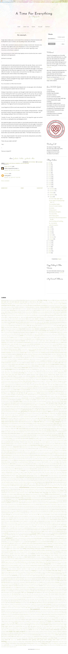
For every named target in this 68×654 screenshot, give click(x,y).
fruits (20, 404)
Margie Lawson (24, 478)
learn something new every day (33, 465)
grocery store (51, 416)
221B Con (34, 302)
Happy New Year (38, 421)
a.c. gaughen (17, 305)
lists (4, 470)
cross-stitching (35, 366)
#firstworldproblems (20, 300)
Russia (27, 560)
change (15, 347)
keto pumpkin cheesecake (55, 458)
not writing (64, 517)
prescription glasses (5, 540)
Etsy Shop (3, 389)
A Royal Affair (38, 303)
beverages (62, 328)
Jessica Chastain (24, 453)
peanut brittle (24, 529)
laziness (12, 465)
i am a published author (8, 441)
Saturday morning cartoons (19, 563)
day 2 (4, 371)
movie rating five (52, 492)
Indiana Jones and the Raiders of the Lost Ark (31, 446)
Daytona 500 (39, 371)
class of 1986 (56, 354)
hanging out (35, 419)
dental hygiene (15, 374)
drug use (39, 382)
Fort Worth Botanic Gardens (7, 401)
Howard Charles (18, 440)
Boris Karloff (26, 335)
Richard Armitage (54, 555)
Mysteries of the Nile (28, 501)
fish (57, 398)
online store (58, 522)
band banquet (14, 323)
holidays (34, 435)
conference (20, 359)
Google (2, 414)
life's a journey (38, 468)
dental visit (20, 374)
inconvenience (10, 446)
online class (32, 523)
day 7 (30, 371)
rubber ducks (64, 558)
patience (40, 527)
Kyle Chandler (45, 462)
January (51, 239)
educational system (48, 386)
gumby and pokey (25, 418)
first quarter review (44, 398)
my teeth (45, 499)
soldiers (3, 575)
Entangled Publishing (62, 387)
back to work (7, 322)
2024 (49, 167)
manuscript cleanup (57, 475)
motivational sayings (15, 492)
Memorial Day (48, 482)
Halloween (56, 418)
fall (56, 391)
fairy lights (51, 391)
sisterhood (35, 572)
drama (65, 381)
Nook (18, 517)
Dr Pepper (42, 381)
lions (51, 468)
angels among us (63, 313)
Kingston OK (60, 460)
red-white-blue (48, 550)
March (51, 235)
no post (25, 516)
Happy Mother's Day (30, 421)
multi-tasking (3, 496)
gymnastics (48, 418)
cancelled (53, 342)
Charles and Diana (27, 347)
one (8, 522)
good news (39, 413)
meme (43, 482)
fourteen (58, 401)
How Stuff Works (11, 440)
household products (42, 438)
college (14, 357)
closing (24, 355)
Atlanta (27, 318)
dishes (45, 377)
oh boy (20, 521)
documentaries (15, 379)
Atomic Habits (32, 318)
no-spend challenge (59, 516)
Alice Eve (31, 310)
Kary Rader (62, 457)
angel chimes (57, 313)
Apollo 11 (7, 317)
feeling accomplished (10, 396)
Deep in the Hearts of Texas (31, 372)
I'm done (15, 443)
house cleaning (29, 438)
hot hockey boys (61, 436)
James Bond (22, 452)
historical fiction (22, 430)
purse (30, 545)
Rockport (49, 557)
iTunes (56, 450)
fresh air (43, 403)
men (8, 484)
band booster (20, 323)
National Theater (55, 509)
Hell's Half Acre (42, 426)
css (57, 366)
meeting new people (30, 482)
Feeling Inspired (52, 210)
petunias (46, 531)
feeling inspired (32, 396)
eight (53, 386)
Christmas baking (49, 350)
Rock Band (32, 557)
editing (34, 386)
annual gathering (45, 315)
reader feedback (13, 548)
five (64, 398)
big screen (6, 330)
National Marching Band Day (57, 506)
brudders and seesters (13, 339)
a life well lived (16, 303)
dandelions (50, 367)
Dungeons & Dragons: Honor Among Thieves (51, 382)
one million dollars (21, 522)
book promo (46, 334)
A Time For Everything (34, 13)
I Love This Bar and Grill (55, 441)
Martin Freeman (50, 479)
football (37, 399)
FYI (66, 404)
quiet (65, 545)
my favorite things (49, 497)
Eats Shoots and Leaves (15, 386)
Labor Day (62, 462)
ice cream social (30, 443)
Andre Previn (38, 313)
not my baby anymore (56, 517)
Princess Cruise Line (42, 539)
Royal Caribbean (50, 558)
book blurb (11, 334)
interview (40, 448)
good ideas (26, 413)
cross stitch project (27, 366)
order (38, 524)
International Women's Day (22, 448)
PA (51, 526)
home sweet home (9, 436)
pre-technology (38, 538)
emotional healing (19, 387)
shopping (33, 570)
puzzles (40, 545)
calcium (51, 340)
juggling (6, 457)
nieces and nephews (59, 514)
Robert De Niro (15, 557)
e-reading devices (8, 384)
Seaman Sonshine (46, 565)
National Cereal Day (14, 504)
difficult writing (59, 376)
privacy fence (57, 539)
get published (27, 408)
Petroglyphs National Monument (35, 531)
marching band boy (29, 477)
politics (26, 536)
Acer (48, 305)
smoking (25, 573)
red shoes (34, 550)
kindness (43, 460)
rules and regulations (13, 560)
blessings (15, 332)
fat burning (20, 394)
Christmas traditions (11, 354)
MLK (21, 489)
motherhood (4, 492)
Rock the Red (38, 557)
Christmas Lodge (30, 352)
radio (2, 546)
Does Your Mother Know (37, 379)
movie (30, 492)
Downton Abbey (31, 381)
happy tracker (64, 421)
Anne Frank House (28, 315)
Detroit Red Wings (12, 376)
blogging (31, 332)
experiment (12, 391)
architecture (49, 317)
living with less (34, 470)
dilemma (65, 376)
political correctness (20, 536)
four (55, 401)
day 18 (63, 369)
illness (56, 443)
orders (41, 524)
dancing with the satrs (43, 367)
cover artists (19, 362)
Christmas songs (63, 352)
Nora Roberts (25, 517)
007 (36, 300)
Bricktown (26, 337)
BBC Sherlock (38, 325)
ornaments (3, 526)
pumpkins (15, 545)
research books (17, 553)
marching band (20, 477)
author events (4, 320)
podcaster (65, 534)
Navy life (19, 511)
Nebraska (25, 511)
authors (9, 320)
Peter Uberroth (25, 531)
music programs (49, 496)
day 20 (6, 371)
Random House (40, 546)
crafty (62, 362)
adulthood (9, 307)
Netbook (48, 511)
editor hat (42, 386)
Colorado (18, 357)
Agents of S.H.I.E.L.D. (22, 308)
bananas (6, 323)
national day (38, 504)
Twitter (21, 158)
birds (30, 330)
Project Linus (21, 541)
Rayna (8, 548)
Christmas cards (63, 350)
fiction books (44, 396)
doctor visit (9, 379)
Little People (13, 470)
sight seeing (58, 570)
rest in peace (50, 553)
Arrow (13, 318)
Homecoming (17, 436)
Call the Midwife (10, 342)
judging (3, 457)
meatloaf (11, 482)
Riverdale (62, 555)
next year (33, 514)
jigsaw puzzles (33, 453)
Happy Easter (64, 420)
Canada (49, 342)
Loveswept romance (5, 473)
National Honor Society (6, 506)
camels (39, 342)
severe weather (60, 568)
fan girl (25, 393)
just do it (35, 457)
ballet (65, 322)
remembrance (47, 552)
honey (32, 436)
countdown (37, 361)
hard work (14, 423)
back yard (12, 322)
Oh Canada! (24, 521)
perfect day (40, 529)
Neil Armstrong (39, 511)
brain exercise (55, 335)
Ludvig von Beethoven (21, 473)
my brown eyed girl (14, 497)
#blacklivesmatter (5, 300)
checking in (55, 347)
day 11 (44, 369)
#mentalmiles (33, 300)
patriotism (49, 528)
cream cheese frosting (29, 364)
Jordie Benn (47, 455)
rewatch (42, 555)
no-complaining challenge (50, 516)
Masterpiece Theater (11, 480)
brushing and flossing (22, 339)
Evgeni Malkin (17, 389)
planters (17, 534)
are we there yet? (56, 317)
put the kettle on (35, 545)
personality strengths (62, 529)
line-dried (48, 468)
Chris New (8, 350)
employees (29, 388)
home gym (46, 435)
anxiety (2, 317)
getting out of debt (10, 409)
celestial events (55, 345)
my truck (57, 499)
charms (42, 347)
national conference (22, 504)
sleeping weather (58, 572)
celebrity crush (38, 345)
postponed (62, 536)
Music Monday (42, 496)
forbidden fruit (52, 399)
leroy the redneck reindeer (30, 467)
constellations (44, 359)
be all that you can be (46, 325)
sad (58, 560)
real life (42, 548)
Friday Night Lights (62, 403)
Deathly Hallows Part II (6, 372)
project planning (27, 541)
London (51, 470)
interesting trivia (13, 448)
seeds (42, 567)
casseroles (64, 344)
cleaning (5, 355)
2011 (49, 245)
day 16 (58, 369)
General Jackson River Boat (47, 406)
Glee (31, 411)
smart (16, 573)
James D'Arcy (27, 452)
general (39, 406)
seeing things (47, 567)
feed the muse (63, 394)
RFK (49, 555)
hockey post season (15, 433)
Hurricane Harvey (48, 440)
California (64, 340)
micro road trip (63, 484)
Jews (28, 453)
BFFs (66, 328)
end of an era (40, 388)
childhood (5, 349)
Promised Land (39, 541)
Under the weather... (54, 225)
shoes (30, 570)
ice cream (25, 443)
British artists (31, 337)
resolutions (33, 553)
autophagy (18, 320)
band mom (41, 323)
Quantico (50, 545)
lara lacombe (33, 463)
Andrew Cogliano (44, 313)
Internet (30, 448)
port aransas (40, 536)
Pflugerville (50, 531)
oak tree (48, 519)
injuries (49, 446)
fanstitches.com (4, 394)
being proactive (15, 328)
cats (15, 345)
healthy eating (15, 426)
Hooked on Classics (44, 436)
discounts (36, 377)
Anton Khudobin (56, 315)
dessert (57, 374)
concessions (9, 359)
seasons (14, 567)
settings (52, 568)
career (42, 344)
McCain (52, 480)
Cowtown (39, 362)
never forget (61, 511)
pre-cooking (27, 538)
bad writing (52, 322)
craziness (13, 364)
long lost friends (56, 470)
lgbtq (60, 467)
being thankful (22, 329)
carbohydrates (37, 344)
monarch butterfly (63, 489)
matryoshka (28, 480)
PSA (8, 543)
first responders (52, 398)
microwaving (3, 485)
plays (41, 534)
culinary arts (60, 366)
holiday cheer (29, 435)
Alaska (8, 310)
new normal (47, 512)
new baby (23, 512)
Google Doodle (8, 414)
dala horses (11, 367)
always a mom (11, 312)
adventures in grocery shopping (37, 307)
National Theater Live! (7, 511)
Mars (43, 478)
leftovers (3, 467)
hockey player (7, 433)
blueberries (43, 332)
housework (58, 438)
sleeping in (52, 572)
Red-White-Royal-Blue (56, 550)
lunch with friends (52, 473)
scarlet (52, 563)
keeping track (19, 458)
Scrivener (16, 565)
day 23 (15, 371)
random (22, 546)
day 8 (32, 371)
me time (57, 480)
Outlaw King (39, 526)
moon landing (51, 491)
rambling (18, 546)
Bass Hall (15, 325)
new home (43, 512)
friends (5, 404)
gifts (37, 409)
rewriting (46, 555)
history (36, 430)
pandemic (3, 528)
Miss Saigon (60, 487)
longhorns (3, 472)
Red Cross (29, 550)
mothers (9, 492)
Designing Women (51, 374)
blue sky (39, 332)
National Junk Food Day (24, 506)
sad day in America (63, 560)
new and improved (17, 512)
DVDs (61, 382)
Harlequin (30, 423)
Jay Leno (50, 452)
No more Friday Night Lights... (56, 198)
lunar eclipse (40, 473)
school (2, 565)
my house (55, 497)
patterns (53, 528)
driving (26, 382)
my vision (61, 499)
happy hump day (22, 421)
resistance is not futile (25, 553)
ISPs (60, 448)
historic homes (12, 430)
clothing (32, 356)
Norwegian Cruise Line (46, 517)
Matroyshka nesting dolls (21, 480)
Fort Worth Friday (17, 401)
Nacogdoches (47, 501)
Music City (26, 496)
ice (22, 443)
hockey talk (60, 433)
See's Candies (38, 567)
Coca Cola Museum (47, 355)
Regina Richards (8, 166)
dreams (3, 382)
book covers (24, 334)
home (42, 435)
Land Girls (20, 463)
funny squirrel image (53, 404)
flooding (12, 399)
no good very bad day (18, 516)
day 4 (23, 371)
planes (50, 533)
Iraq (54, 448)
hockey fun (21, 431)
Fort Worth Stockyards (41, 401)
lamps (17, 463)
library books (12, 468)
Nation (34, 502)
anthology (51, 315)
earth (17, 384)
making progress (44, 475)
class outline (61, 354)
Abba (27, 305)
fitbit (59, 398)
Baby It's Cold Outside (57, 320)
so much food (53, 573)
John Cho (12, 455)
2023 (49, 169)
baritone (65, 323)
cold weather (4, 357)
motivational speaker (24, 492)
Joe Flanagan (50, 453)
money (15, 491)
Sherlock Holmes (15, 570)
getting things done (27, 409)
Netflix (51, 511)
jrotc (66, 455)
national (37, 502)
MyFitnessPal (20, 501)
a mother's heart (22, 303)
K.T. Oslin (50, 457)
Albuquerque (13, 310)
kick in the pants (10, 460)
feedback (3, 396)
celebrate (24, 345)
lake (8, 463)
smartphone (20, 573)
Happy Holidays (14, 421)
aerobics (10, 308)
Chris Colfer (3, 350)
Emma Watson (13, 387)
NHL (39, 514)
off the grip (6, 521)
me (54, 480)
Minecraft (54, 485)
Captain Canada (10, 344)
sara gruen (7, 563)
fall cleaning (59, 391)
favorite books (31, 394)
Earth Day (21, 384)
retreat (3, 555)
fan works (34, 392)
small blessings (7, 573)
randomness (48, 547)
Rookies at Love (25, 558)
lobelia (42, 470)
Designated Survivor (43, 374)
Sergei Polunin (31, 568)
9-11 (57, 302)
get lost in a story (14, 408)
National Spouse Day (24, 509)
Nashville (9, 502)
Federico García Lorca (55, 394)
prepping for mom (63, 538)
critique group (48, 364)
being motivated (8, 328)
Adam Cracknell (63, 305)
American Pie (16, 313)
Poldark (13, 536)
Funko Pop (43, 404)
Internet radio (35, 448)
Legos (9, 467)
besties (52, 329)
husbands (59, 440)
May (50, 231)
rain (5, 546)
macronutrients (59, 473)
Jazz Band (54, 452)
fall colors (65, 391)
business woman (14, 340)
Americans (21, 313)
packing (58, 526)
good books (15, 413)
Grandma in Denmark (62, 415)
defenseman (51, 372)
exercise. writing (42, 389)
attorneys (47, 318)
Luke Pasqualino (34, 473)
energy (49, 387)
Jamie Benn (33, 452)
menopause (12, 484)
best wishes (48, 328)
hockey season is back (39, 433)
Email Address (51, 38)
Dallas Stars (25, 367)
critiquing (61, 364)
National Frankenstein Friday (47, 504)
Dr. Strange (58, 381)
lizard (39, 470)
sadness (3, 562)
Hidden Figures (8, 428)
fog (32, 399)
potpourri (9, 538)
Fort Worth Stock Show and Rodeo (29, 401)
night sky (5, 516)
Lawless (63, 463)
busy (19, 340)
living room (28, 470)
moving (50, 494)
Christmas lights (23, 352)
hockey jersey (49, 431)
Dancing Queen (35, 367)
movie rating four (60, 492)
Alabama (65, 308)
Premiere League (49, 538)
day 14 (52, 369)
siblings (44, 570)
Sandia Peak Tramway (58, 562)
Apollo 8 (11, 317)
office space (16, 521)
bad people (37, 322)
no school (38, 516)
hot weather (9, 438)
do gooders (58, 377)
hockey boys (54, 430)
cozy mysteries (44, 362)
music (22, 496)
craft (53, 362)
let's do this (51, 467)
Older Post (40, 188)
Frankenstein (7, 403)
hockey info (33, 431)
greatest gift (28, 416)
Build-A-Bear (45, 339)
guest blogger (13, 418)
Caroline (54, 344)
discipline (31, 377)
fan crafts (16, 393)
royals (55, 558)
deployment (33, 374)
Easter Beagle (42, 384)
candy (65, 342)
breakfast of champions (19, 337)
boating (52, 332)
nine (8, 516)
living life (23, 470)
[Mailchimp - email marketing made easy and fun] (62, 44)
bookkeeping (17, 335)
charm (39, 347)
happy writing (4, 423)
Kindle (30, 460)
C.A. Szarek (36, 340)
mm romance (25, 489)
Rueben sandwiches (5, 560)
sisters (39, 572)
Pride (25, 540)
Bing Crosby (14, 330)
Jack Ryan (65, 450)
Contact (47, 26)
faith (54, 391)
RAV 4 (65, 546)
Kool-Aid (35, 462)
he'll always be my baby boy (47, 425)
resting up (56, 553)
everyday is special (10, 389)
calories (29, 342)
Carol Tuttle (49, 344)
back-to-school (26, 322)
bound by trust (38, 335)
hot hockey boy (53, 436)
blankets (11, 332)
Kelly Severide (25, 458)
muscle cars (12, 496)
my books (7, 497)
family (12, 393)
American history (9, 313)
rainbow (8, 546)
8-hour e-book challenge (47, 302)
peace (65, 527)
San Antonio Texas (50, 562)
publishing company (42, 543)
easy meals (52, 384)
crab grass (50, 362)
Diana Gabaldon (31, 376)
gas (24, 406)
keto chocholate (34, 458)
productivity (3, 541)
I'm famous (19, 443)
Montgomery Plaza (25, 490)
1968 (53, 300)
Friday (55, 403)
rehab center (16, 552)
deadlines (56, 371)
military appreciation (36, 485)
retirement (64, 553)
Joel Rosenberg (7, 455)
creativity (36, 364)
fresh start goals (50, 403)
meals (61, 480)
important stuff (9, 445)
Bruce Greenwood (5, 339)
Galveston (12, 406)
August (51, 196)
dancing (30, 367)
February (51, 237)
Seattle (17, 567)
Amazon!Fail (28, 312)
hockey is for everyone (40, 431)
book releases (61, 334)
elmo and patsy (4, 387)
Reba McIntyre (48, 548)
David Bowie (35, 369)
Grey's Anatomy (40, 416)
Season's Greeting (8, 567)
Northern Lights (37, 517)
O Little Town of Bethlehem (40, 519)
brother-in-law (59, 337)
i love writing (63, 441)
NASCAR (65, 501)
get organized (21, 408)
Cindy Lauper (35, 354)
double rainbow (10, 381)
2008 (49, 250)
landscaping (25, 463)
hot (49, 436)
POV (14, 538)
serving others (46, 568)
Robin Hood (27, 557)
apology (14, 317)
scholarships (64, 563)
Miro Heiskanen (15, 487)
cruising (52, 366)
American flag (59, 312)
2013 (49, 241)
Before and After (32, 327)
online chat (27, 522)
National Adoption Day (44, 502)
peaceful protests (11, 529)
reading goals (38, 548)
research (11, 553)
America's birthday (41, 312)
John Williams (22, 455)
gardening (16, 406)
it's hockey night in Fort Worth (24, 450)
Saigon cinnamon (8, 562)
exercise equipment (34, 389)
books (21, 335)
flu (22, 399)
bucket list (34, 339)
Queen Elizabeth (55, 545)
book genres (35, 334)
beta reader (57, 329)
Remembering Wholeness (38, 552)
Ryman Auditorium (53, 560)
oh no (28, 521)
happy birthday (56, 420)
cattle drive (19, 345)
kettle (6, 460)
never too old (10, 512)
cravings (9, 364)
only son (7, 524)
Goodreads (64, 413)
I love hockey (30, 441)
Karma (58, 457)
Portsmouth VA (47, 536)
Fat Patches (25, 394)
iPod (52, 448)
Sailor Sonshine (21, 562)
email (9, 388)
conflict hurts (26, 359)
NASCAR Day (3, 502)
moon (46, 491)
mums (8, 496)
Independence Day (17, 446)
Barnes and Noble (5, 325)
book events (29, 334)
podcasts (3, 536)
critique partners (55, 364)
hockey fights (7, 431)
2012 (49, 243)
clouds (36, 355)
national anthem (52, 502)
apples (27, 317)
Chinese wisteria (49, 349)
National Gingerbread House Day (60, 504)
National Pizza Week (55, 507)
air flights (58, 308)
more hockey (57, 491)
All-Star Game (64, 310)
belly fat (27, 329)
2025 (49, 165)
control (59, 359)
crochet (3, 366)
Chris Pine (13, 350)
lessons (38, 467)
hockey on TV (55, 431)
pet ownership (10, 531)
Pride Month (28, 539)
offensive (11, 521)
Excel (21, 389)
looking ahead (9, 472)
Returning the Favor (9, 555)
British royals (37, 337)
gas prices (28, 406)
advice (7, 308)
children (19, 349)
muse (16, 496)
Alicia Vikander (37, 310)
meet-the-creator (22, 482)
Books (33, 26)
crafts (59, 362)
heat (20, 426)
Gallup (8, 406)
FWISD (64, 404)
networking (55, 511)
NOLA (7, 517)
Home (19, 26)
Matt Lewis (33, 480)
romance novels (18, 558)
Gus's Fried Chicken (33, 418)
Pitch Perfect (28, 533)
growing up (4, 418)
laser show (44, 463)
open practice (12, 524)
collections (10, 357)
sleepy (63, 572)
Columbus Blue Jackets (33, 357)
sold (66, 573)
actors (59, 305)
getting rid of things (18, 409)
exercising (48, 389)
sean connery (53, 565)
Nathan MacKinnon (29, 502)
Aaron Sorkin (22, 305)
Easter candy (47, 384)
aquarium (39, 317)
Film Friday (60, 396)
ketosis (2, 460)
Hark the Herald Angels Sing (22, 423)
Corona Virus (20, 361)
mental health (26, 484)
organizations (49, 524)
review (22, 555)
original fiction (63, 524)
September (52, 194)
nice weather (47, 514)
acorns (56, 305)
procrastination (63, 539)
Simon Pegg (7, 572)
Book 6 (7, 334)
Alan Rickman (4, 310)
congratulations (32, 359)
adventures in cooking (24, 307)
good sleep (44, 413)
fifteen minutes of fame (52, 396)
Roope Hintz (31, 558)
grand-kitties (38, 414)
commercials (41, 357)
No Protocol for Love (31, 516)
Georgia (65, 406)
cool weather (14, 361)
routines (45, 558)
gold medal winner (55, 411)
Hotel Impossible (21, 438)
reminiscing (52, 552)
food (34, 399)
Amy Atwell (26, 313)
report (62, 552)
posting (58, 536)
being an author (60, 327)
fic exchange (38, 396)
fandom (39, 393)
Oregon (44, 524)
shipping (26, 570)
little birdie (8, 470)
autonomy (14, 320)
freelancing (22, 403)
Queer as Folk (61, 545)
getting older (60, 408)
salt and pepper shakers (33, 562)
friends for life (11, 404)
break (8, 337)
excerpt (7, 163)
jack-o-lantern (4, 452)
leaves (60, 465)
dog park (48, 379)
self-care (57, 567)
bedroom (15, 327)
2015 (49, 184)
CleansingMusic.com (11, 355)
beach (5, 327)
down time (25, 381)
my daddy (21, 497)
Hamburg (6, 419)
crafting (56, 362)
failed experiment (34, 391)
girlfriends (56, 409)
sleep (48, 572)
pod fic (60, 534)
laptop (28, 463)
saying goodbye (47, 563)
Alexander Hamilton (25, 310)
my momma (8, 499)
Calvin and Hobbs (34, 342)
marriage (40, 479)
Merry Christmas (39, 484)
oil (37, 521)
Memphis (65, 482)
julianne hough (11, 457)
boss (30, 335)
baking (62, 322)
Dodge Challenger (21, 379)
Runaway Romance (22, 560)
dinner (2, 377)
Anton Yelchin (64, 315)
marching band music (49, 477)
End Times (46, 388)
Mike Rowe (14, 485)
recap (11, 550)
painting (65, 526)
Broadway (42, 337)
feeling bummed (18, 396)
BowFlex (43, 335)
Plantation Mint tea (11, 534)
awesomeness (41, 320)
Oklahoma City (41, 521)
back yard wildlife (19, 322)
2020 (49, 174)
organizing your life (56, 524)
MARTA (45, 478)
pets (43, 531)
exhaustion (53, 389)
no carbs (12, 516)
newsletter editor (27, 514)
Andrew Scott (51, 313)
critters (65, 364)
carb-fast (32, 344)
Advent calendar (15, 307)
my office (16, 499)
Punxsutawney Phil (21, 545)
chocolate (56, 349)
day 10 (41, 369)
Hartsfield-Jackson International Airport (18, 425)
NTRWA (10, 519)
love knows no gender (49, 472)
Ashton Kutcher (22, 318)
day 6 (27, 371)
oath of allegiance (54, 519)
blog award (22, 332)
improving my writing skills (36, 445)
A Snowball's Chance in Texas (47, 303)
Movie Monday (35, 492)
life (15, 468)
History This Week (43, 430)
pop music (36, 536)
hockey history (27, 431)
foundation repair (50, 401)
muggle (65, 494)
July (50, 227)
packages (55, 526)
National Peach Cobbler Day (37, 507)
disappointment (18, 377)
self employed (53, 567)
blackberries (62, 330)
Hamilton (16, 420)
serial (36, 568)
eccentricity (23, 386)
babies (51, 320)
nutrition (26, 519)
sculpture (20, 565)
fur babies (60, 404)
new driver (38, 512)
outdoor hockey (28, 526)
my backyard (63, 496)
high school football (21, 428)
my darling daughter (28, 497)
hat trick (31, 425)
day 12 (47, 369)
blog (19, 332)
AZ (44, 320)
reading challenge (30, 548)
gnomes (40, 411)
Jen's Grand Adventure (8, 453)
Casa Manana (59, 344)
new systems (62, 512)
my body (3, 497)
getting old (56, 408)
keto (30, 458)
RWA (47, 560)
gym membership (41, 418)
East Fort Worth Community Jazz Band (31, 384)
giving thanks (24, 411)
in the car (62, 445)
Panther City (8, 527)
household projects (51, 438)
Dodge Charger (28, 379)
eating (56, 384)
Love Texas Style (57, 472)
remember (25, 552)
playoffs (38, 534)
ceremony (3, 347)
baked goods (58, 322)
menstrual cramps (19, 484)
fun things (30, 404)
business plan (63, 339)
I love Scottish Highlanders (44, 441)
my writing (6, 501)
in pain (50, 445)
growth (8, 418)
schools (6, 565)
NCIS (22, 511)
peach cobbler (18, 529)
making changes (30, 475)
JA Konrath (60, 450)
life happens (19, 468)
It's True (53, 450)
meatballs (8, 482)
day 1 (39, 369)
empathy (25, 387)
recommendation (19, 550)
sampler (44, 562)
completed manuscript (53, 357)
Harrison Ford (43, 423)
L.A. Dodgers (56, 462)
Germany (9, 408)
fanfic (65, 392)
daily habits (3, 367)
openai (16, 524)
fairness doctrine (45, 391)
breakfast (12, 337)
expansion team (59, 389)
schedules (59, 563)
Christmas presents (45, 352)
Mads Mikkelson (12, 475)
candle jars (58, 342)
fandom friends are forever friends (56, 393)
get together (32, 408)
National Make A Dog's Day (46, 506)
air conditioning (52, 308)
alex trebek (18, 310)
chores (65, 349)
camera (42, 342)
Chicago (61, 347)
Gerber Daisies (4, 408)
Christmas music (37, 352)
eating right (7, 386)
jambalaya (17, 452)
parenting (27, 528)
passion (33, 527)
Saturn (27, 563)
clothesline (28, 355)
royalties (58, 558)
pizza (42, 533)
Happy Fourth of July (6, 421)
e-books (64, 382)
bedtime (19, 327)
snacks (28, 573)
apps (35, 317)
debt (12, 372)
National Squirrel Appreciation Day (35, 509)
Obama (59, 519)
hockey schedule (23, 433)
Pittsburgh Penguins (36, 533)
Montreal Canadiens (41, 490)
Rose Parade (36, 558)
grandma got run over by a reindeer (49, 414)
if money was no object (50, 443)
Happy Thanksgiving (56, 421)
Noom (20, 517)
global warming (36, 411)
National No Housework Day (13, 507)
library (7, 468)
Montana (19, 490)
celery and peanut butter (47, 345)
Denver (28, 374)
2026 (49, 163)
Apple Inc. (18, 317)
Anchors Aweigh (32, 313)
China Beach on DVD (41, 349)
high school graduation (31, 428)
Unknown (6, 173)
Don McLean (59, 379)
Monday (3, 491)
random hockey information (31, 546)
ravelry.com (3, 548)
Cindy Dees (30, 354)
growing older (64, 416)
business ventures (5, 340)
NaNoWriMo (59, 501)
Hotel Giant (15, 438)
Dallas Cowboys (17, 367)
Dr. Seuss (54, 381)
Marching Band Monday (39, 477)
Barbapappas (60, 323)
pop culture (30, 536)
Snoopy (40, 573)
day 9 (35, 371)
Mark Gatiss (35, 479)
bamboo (3, 323)
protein (59, 541)
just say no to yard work (42, 457)
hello (47, 426)
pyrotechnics (45, 545)
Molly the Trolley (50, 489)
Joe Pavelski (60, 453)
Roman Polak (60, 557)
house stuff (35, 438)
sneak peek (36, 573)
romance (65, 557)
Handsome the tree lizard (27, 419)
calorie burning (17, 342)
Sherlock (9, 570)
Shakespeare (3, 570)
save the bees (34, 563)
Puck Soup (60, 543)
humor (36, 440)
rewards (38, 555)
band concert (26, 323)
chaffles (7, 347)
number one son (16, 519)
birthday (40, 330)
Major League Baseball (21, 475)
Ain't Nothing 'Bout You (44, 308)
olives (46, 521)
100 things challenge (42, 300)
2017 (49, 180)
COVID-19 (24, 362)
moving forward (56, 494)
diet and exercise (44, 376)
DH (27, 376)
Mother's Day (63, 491)
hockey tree (6, 435)
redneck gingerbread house (7, 552)
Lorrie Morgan (15, 472)
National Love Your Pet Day (35, 506)
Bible (2, 330)
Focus (30, 399)
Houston (62, 438)
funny (47, 404)
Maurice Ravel (46, 480)
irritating (57, 448)
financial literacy (11, 398)
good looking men (33, 413)
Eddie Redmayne (29, 386)
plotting (52, 534)
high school (13, 428)
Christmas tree (20, 354)
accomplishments (37, 305)
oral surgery (31, 524)
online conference (40, 523)
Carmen (45, 344)
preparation (55, 538)
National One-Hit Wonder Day (25, 507)
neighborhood (33, 511)
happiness (40, 420)
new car (27, 512)
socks (63, 573)
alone (6, 312)
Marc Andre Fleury (12, 477)
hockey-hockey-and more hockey (16, 435)
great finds (23, 416)
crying (55, 366)
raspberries (61, 546)
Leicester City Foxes (21, 467)
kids (15, 460)
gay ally (31, 406)
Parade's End (16, 527)
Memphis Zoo (4, 483)
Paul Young (58, 527)
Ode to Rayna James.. (54, 215)
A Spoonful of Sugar (57, 303)
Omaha (62, 521)
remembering (30, 552)
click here (49, 67)
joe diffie (45, 453)
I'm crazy (11, 443)
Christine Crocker (25, 350)
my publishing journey (24, 499)
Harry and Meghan (49, 423)
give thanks (18, 411)
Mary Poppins (4, 480)
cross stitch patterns (19, 366)
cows (36, 362)
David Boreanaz (29, 369)
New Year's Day (14, 514)
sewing (65, 568)
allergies (3, 312)
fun (27, 404)
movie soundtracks (34, 494)
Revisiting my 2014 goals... (55, 211)
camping (46, 342)
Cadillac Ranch (42, 340)
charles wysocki (34, 347)
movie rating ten (26, 494)
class (52, 354)
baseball (11, 325)
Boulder (33, 335)
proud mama (4, 543)
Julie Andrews (17, 457)
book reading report (53, 334)
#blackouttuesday (12, 300)
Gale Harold (3, 406)
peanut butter (30, 529)
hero (61, 426)
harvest (27, 425)
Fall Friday (3, 393)
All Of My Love (43, 310)
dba (42, 371)
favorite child (37, 394)
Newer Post (4, 188)
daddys (65, 366)
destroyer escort (63, 374)
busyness (23, 340)
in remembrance (56, 445)
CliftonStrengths (19, 356)
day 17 (61, 369)
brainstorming (61, 335)
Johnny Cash (27, 455)
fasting (16, 394)
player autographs (25, 534)
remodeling (57, 552)
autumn (22, 320)
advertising (3, 308)
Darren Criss (16, 369)
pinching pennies (12, 533)
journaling (53, 455)
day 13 (50, 369)
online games (53, 522)
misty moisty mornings (15, 489)
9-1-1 (55, 302)
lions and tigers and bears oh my (58, 468)
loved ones (64, 472)
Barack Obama (54, 323)
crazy (17, 364)
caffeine (47, 340)
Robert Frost (21, 557)
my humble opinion (61, 497)
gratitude (14, 416)
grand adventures (32, 414)
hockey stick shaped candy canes (51, 433)
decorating (21, 372)
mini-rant (62, 485)
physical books (60, 531)
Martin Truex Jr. (57, 478)
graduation (21, 415)
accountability (44, 305)
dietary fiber (50, 376)
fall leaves (8, 392)
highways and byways (61, 428)
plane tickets (46, 533)
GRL (46, 416)
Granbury (26, 414)
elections (56, 386)
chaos (18, 347)
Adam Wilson (4, 307)
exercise (28, 389)
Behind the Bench (40, 327)
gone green (61, 411)
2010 (49, 246)
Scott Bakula (10, 565)
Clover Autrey (40, 355)
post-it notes (53, 536)
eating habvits (61, 384)
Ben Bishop (32, 328)
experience (7, 391)
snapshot (32, 573)
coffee (63, 355)
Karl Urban (54, 457)
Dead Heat (47, 371)
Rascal (57, 546)
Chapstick (22, 347)
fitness (61, 398)
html (30, 440)
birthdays (44, 330)
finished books (25, 398)
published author (17, 543)
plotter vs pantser (46, 534)
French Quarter (38, 403)
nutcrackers (22, 519)
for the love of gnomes (44, 399)
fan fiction (21, 393)
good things (49, 413)
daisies (7, 367)
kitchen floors (4, 462)
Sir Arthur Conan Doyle (21, 572)
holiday (24, 435)
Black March (56, 330)
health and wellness (57, 425)
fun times (35, 404)
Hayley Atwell (37, 425)
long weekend (63, 470)
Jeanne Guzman (59, 452)
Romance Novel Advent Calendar (7, 558)
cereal (65, 345)
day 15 (55, 369)
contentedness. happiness (53, 359)
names (51, 501)
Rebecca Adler (54, 548)
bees (22, 327)
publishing (35, 543)
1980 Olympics (57, 300)
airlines (61, 308)
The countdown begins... (54, 204)
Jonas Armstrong (41, 455)
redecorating (64, 550)
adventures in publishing (61, 307)
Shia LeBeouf (22, 570)
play (20, 534)
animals (8, 315)
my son (33, 499)
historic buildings (4, 430)
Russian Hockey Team (33, 560)
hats (34, 425)
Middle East (9, 485)
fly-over (24, 399)
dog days (44, 379)
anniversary (34, 315)
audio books (55, 318)
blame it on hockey (5, 332)
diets (55, 376)
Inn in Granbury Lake (55, 446)
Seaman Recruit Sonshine (36, 565)
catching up (11, 345)
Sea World (28, 565)
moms (57, 489)
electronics (61, 386)
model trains (37, 489)
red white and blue (41, 550)
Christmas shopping (54, 352)
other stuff (15, 526)
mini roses (58, 485)
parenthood (22, 527)
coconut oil (54, 355)
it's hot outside (33, 450)
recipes (14, 550)
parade (12, 528)
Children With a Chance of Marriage (28, 349)
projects (33, 541)
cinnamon (40, 354)
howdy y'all (24, 440)
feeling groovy (25, 396)
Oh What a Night (33, 521)
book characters (17, 334)
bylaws (32, 340)
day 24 (17, 371)
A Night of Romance (31, 303)
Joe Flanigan (55, 453)
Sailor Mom (15, 562)
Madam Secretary (5, 475)
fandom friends (44, 393)
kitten (16, 462)
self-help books (63, 567)
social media (59, 573)
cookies (5, 361)
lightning (43, 468)
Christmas (32, 350)
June (50, 229)
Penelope (35, 529)
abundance (30, 305)
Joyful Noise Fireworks (59, 455)
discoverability (41, 377)
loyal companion (13, 473)
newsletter (22, 514)
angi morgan (4, 315)
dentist (25, 374)
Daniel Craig (61, 367)
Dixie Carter (53, 377)
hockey (49, 430)
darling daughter (9, 369)
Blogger (59, 259)
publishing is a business (52, 543)
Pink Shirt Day (19, 533)
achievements (52, 305)
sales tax (26, 562)
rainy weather (13, 546)
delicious (56, 372)
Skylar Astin (45, 572)
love (31, 472)
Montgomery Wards (33, 490)
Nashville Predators (15, 502)
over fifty (44, 526)
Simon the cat (13, 572)
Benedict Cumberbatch (40, 329)
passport (36, 527)
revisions (34, 555)
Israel (63, 448)
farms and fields (11, 394)
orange (35, 524)
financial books (4, 398)
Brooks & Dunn (47, 337)
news (18, 514)
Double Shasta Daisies (18, 381)
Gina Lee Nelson (42, 409)
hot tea (5, 438)
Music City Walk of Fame (34, 496)
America (35, 312)
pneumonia (56, 534)
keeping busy (14, 458)
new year (8, 514)
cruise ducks (47, 366)
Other (33, 158)
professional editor (10, 541)
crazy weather (21, 364)
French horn (32, 403)
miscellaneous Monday (51, 487)
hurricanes (54, 440)
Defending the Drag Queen (42, 372)
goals (49, 411)
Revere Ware (17, 555)
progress (17, 541)
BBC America (32, 325)
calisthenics (3, 342)
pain (61, 526)
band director (32, 323)
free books (13, 403)
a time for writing (11, 305)
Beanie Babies (10, 327)
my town (49, 499)
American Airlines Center (50, 312)
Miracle (6, 487)
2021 (49, 172)
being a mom (47, 327)
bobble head (57, 332)
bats (22, 325)
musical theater (56, 496)
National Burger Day (5, 504)
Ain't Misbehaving (35, 308)
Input (60, 446)
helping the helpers (56, 426)
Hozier (27, 440)
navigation (15, 511)
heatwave (23, 426)
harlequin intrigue (36, 423)
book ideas (40, 334)
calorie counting (23, 342)
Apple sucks (23, 317)
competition (46, 357)
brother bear (53, 337)
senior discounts (12, 568)
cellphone (62, 345)
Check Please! (50, 347)
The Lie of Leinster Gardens (55, 206)
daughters (23, 369)
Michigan (58, 483)
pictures (6, 533)
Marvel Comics (64, 478)
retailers (60, 553)
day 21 (9, 371)
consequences (38, 359)
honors (38, 436)
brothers (65, 337)
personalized (4, 531)
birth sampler (35, 330)
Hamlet (20, 420)
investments (45, 448)
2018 (49, 178)
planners (57, 533)
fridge (2, 404)
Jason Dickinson (39, 452)
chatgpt (45, 347)
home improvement (53, 435)
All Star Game (50, 310)
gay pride (35, 406)
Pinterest (23, 533)
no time (42, 516)
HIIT (66, 428)
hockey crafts (60, 430)
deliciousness (61, 372)
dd (44, 371)
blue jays (35, 332)
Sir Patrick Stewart (29, 572)
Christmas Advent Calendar (40, 350)
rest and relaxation (42, 553)
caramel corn (21, 344)
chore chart (60, 349)
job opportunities (39, 453)
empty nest (34, 388)
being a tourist (53, 327)
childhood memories (12, 349)
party (30, 528)
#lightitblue (28, 300)
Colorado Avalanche (24, 357)
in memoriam (46, 445)
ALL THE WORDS (56, 310)
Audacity (50, 318)
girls (59, 409)
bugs (41, 339)
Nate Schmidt (22, 502)
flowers (19, 399)
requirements (6, 553)
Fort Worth (64, 399)
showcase (40, 570)
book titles (12, 335)
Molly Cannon (43, 489)
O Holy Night (31, 519)
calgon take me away (57, 340)
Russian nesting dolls (42, 560)
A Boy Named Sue (62, 302)
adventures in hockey (49, 307)
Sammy (40, 562)
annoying (39, 315)
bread (5, 337)
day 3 (20, 371)
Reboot (58, 548)
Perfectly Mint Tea (46, 529)
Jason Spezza (45, 452)
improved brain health (17, 445)
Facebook (15, 158)
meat (4, 482)
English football (55, 388)
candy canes (4, 344)
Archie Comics (44, 317)
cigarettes (26, 354)
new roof (57, 512)
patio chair (44, 527)
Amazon (24, 312)
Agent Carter (15, 308)
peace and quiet (4, 529)
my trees (53, 499)
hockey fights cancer (14, 431)
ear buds (14, 384)
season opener (59, 565)
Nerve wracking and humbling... (56, 221)
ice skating (36, 443)
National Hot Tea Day (15, 506)
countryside (13, 362)
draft (63, 381)
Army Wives (9, 318)
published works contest (27, 543)
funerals (39, 404)
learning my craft (48, 465)
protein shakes (64, 541)
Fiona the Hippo (32, 398)
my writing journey (13, 501)
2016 (49, 182)
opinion (22, 524)
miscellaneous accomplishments (37, 487)
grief (44, 416)
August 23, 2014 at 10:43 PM (12, 177)
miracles (10, 487)
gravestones (18, 416)
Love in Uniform (24, 163)
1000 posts (50, 300)
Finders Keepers (18, 398)
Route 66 (41, 558)
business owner (57, 339)
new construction (32, 512)
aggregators (29, 308)
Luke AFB (28, 473)
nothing (3, 519)
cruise (43, 366)
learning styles (55, 465)
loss (28, 472)
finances (65, 396)
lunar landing (45, 473)
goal (43, 411)
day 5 (25, 371)
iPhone (49, 448)
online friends (47, 523)
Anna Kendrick (21, 315)
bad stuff (41, 322)
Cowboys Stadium (30, 362)
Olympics (59, 521)
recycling (25, 550)
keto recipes (64, 458)
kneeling (19, 462)
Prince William (35, 539)
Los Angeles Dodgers (23, 472)
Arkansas (62, 317)
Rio (59, 555)
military (30, 485)
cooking (9, 361)
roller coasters (54, 557)
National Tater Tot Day (47, 509)
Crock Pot (7, 366)
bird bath (19, 330)
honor (35, 436)
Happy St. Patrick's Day (46, 421)
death (65, 371)
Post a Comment (5, 180)
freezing (27, 403)
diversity (49, 377)
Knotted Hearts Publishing (27, 462)
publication (11, 543)
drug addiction (35, 382)
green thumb (34, 416)
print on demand (50, 540)
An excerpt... (52, 208)
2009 (49, 248)
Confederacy (15, 359)
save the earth (40, 563)
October (51, 192)
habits (52, 418)
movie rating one (10, 494)
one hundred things (13, 522)
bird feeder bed (25, 330)
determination (4, 376)
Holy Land (39, 435)
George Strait (60, 406)
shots (37, 570)
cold (66, 356)
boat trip (48, 332)
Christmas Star (4, 354)
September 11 (24, 568)
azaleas (47, 320)
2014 (49, 186)
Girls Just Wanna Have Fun (10, 411)
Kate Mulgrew (8, 458)
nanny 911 (55, 501)
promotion (44, 541)
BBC (28, 325)
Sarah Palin (11, 563)
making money (37, 475)
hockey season (30, 433)
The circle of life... (53, 213)
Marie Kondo (29, 479)
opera (19, 524)
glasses (28, 411)
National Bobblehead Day (61, 502)
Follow (40, 26)
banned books (48, 323)
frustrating (24, 404)
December (52, 188)
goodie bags (55, 413)
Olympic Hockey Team (51, 521)
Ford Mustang (58, 399)
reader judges (19, 548)
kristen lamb (39, 462)
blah (66, 330)
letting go (56, 467)
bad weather (46, 322)
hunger (40, 440)
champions (11, 347)
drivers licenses (14, 382)
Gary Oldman (21, 406)
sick (47, 570)
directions (7, 377)
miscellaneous (24, 487)
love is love (41, 472)
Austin (60, 318)
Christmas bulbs (56, 350)
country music (55, 361)
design (37, 374)
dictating (37, 376)
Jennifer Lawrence (17, 453)
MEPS (34, 483)
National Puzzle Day (63, 507)
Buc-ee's (29, 339)
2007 (49, 252)
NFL (36, 514)
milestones (26, 485)
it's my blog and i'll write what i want (44, 450)
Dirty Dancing (11, 377)
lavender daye (59, 463)
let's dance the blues (44, 467)
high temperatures (52, 428)
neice (29, 511)
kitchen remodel (11, 462)
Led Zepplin (64, 465)
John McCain (16, 455)
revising (29, 555)
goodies (59, 413)
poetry (10, 536)
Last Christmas (49, 463)
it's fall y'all (15, 450)
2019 (49, 176)
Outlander (34, 526)
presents (13, 540)
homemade (22, 436)
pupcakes (27, 545)
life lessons (32, 468)
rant (55, 546)
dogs (51, 379)
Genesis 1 (55, 406)
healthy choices (8, 426)
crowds (40, 366)
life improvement (25, 468)
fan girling (30, 392)
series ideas (40, 568)
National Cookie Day (31, 504)
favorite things (43, 394)
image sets (60, 443)
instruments (7, 448)
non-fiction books (12, 517)
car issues (16, 344)
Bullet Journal (51, 339)
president (17, 540)
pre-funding (32, 538)
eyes (20, 391)
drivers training (22, 382)
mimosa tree (49, 485)
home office (61, 435)
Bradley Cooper (49, 335)
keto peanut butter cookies (43, 458)
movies (47, 494)
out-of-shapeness (21, 526)
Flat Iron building (6, 399)
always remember (18, 312)
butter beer (28, 340)
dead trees (52, 371)
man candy (51, 475)
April (50, 233)
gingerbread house (50, 409)
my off (12, 499)
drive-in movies (8, 382)
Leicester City (13, 467)
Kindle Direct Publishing (36, 460)
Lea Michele (18, 465)
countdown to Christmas (46, 361)
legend (6, 467)
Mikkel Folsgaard (20, 485)
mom (55, 489)
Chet (58, 347)
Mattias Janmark (39, 480)
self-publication (4, 568)
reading (24, 548)
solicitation (7, 575)
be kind (52, 325)
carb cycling (27, 344)
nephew (44, 511)
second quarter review (30, 567)
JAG (8, 452)
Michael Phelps (53, 483)
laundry (53, 463)
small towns (12, 573)
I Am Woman (16, 441)
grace (18, 414)
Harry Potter (57, 423)
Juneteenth (27, 457)
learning (42, 465)
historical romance (15, 163)
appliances (31, 317)
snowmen (47, 573)
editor (38, 386)
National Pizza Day (46, 507)
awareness (35, 320)
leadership (23, 465)
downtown (37, 381)
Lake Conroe (12, 463)
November (52, 190)
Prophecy (55, 541)
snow (44, 573)
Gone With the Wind (8, 413)
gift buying (34, 409)
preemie (43, 538)
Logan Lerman (46, 470)
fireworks (37, 398)
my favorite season (41, 497)
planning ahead (63, 533)
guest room (18, 418)
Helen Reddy (28, 426)
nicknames (52, 514)
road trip (9, 557)
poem (7, 536)
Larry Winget (38, 463)
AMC (32, 312)
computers (61, 357)
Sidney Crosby (51, 570)
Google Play (13, 414)
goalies (46, 411)
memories (54, 482)
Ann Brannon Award (14, 315)
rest (37, 553)
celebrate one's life (30, 345)
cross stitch (12, 366)
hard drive (10, 423)
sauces (30, 563)
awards (31, 320)
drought (30, 382)
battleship (25, 325)
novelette (7, 519)
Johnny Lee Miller (34, 455)
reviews (25, 555)
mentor (31, 483)
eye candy (17, 391)
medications (16, 482)
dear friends (61, 371)
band (9, 323)
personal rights (54, 529)
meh (36, 482)
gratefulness (9, 416)
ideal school (42, 443)
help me (49, 426)
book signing (6, 335)
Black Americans (50, 330)
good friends (21, 413)
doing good (54, 379)
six (41, 572)
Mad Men (65, 473)
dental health (8, 374)
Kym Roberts (50, 462)
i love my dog (36, 441)
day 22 (12, 371)
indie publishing (43, 446)
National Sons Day (16, 509)
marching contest (58, 477)
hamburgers (11, 420)
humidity (33, 440)
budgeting (38, 339)
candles (62, 342)
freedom (18, 403)
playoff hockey (32, 534)
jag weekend (12, 452)
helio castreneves (34, 426)
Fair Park (39, 391)
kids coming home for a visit (22, 460)
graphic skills (3, 416)
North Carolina (31, 517)
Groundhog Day (57, 416)
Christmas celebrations (6, 352)
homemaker (27, 436)
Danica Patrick (56, 367)
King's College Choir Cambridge (52, 460)
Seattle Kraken (22, 567)
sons (11, 575)
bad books (32, 322)
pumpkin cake (10, 545)
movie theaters (41, 494)
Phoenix (54, 531)
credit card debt (41, 364)
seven (55, 568)
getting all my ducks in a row (41, 408)
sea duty (24, 565)
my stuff (41, 499)
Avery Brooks (26, 320)
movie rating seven (18, 494)
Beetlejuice (26, 327)
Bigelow (10, 330)
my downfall (34, 497)
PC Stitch (62, 527)
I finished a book (23, 441)
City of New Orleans (46, 354)
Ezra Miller (24, 391)
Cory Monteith (32, 361)
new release (53, 512)
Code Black (59, 356)
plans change (4, 534)
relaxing (21, 552)
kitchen (65, 460)
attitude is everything (39, 318)
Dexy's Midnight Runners (21, 376)
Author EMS (64, 318)
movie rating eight (43, 492)
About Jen (26, 26)
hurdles (43, 440)
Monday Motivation (10, 491)
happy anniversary (47, 420)
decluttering (16, 372)
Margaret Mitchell (17, 478)
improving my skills (26, 445)
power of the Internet (19, 538)
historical (17, 430)
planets (53, 533)
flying (27, 399)
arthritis (16, 318)
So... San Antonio (53, 223)
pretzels (21, 539)
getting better (50, 408)
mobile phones (31, 489)
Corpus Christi (26, 361)
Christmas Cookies (15, 352)
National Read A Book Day (6, 509)
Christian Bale (18, 350)
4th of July (39, 302)
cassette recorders (5, 345)
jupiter (31, 457)
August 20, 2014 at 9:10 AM (12, 170)
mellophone (39, 482)
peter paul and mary (18, 531)
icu (39, 443)
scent (55, 563)
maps (7, 477)
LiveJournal (18, 470)
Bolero (61, 332)
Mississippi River (6, 489)
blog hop (27, 332)
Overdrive (49, 526)
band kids (37, 323)
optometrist (26, 524)
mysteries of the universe (38, 501)
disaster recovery (25, 377)
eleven (65, 386)
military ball (43, 485)
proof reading (50, 541)
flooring (16, 399)
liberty (62, 467)
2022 (49, 170)
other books (9, 526)
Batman (19, 325)
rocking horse (43, 557)
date (20, 369)
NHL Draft (42, 514)
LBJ (14, 465)
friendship (16, 404)
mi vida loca (46, 484)
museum (19, 496)
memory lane (60, 482)
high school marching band (42, 428)
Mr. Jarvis (61, 494)
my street (37, 499)
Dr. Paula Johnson (47, 381)
